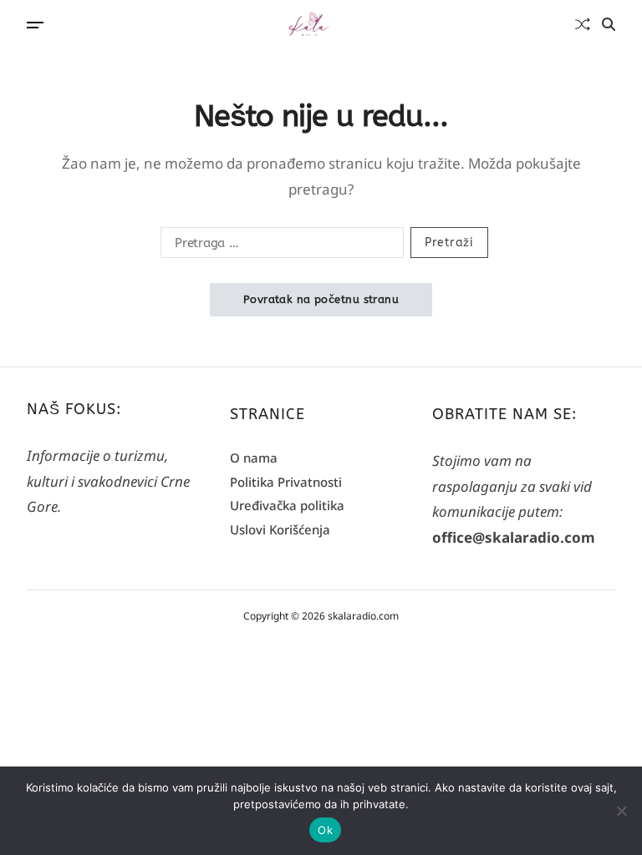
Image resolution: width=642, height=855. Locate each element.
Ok (325, 830)
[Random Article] (582, 24)
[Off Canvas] (35, 25)
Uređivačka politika (287, 505)
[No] (621, 810)
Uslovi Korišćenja (280, 529)
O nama (254, 457)
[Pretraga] (608, 24)
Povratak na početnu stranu (321, 299)
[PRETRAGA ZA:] (279, 245)
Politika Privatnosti (286, 481)
